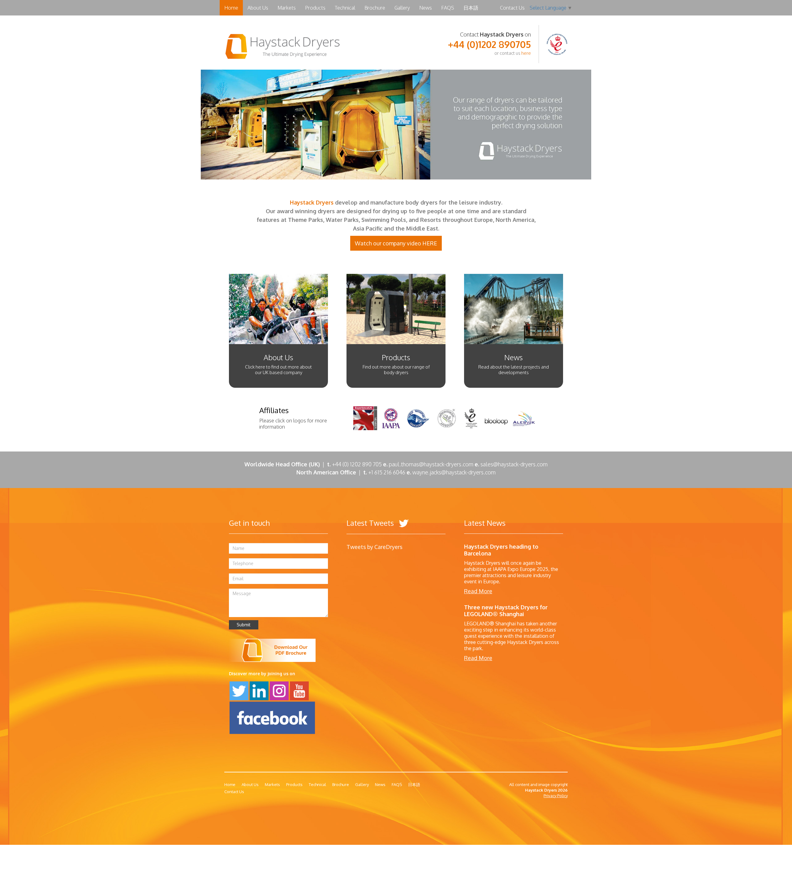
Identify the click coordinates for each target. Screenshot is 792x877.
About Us (258, 8)
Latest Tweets (371, 523)
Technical (345, 8)
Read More (478, 591)
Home (231, 8)
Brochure (374, 8)
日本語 (470, 8)
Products (315, 8)
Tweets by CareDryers (374, 546)
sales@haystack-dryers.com (514, 464)
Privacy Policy (556, 795)
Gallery (402, 8)
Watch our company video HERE (396, 243)
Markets (287, 8)
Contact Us (512, 8)
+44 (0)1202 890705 (489, 44)
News (425, 8)
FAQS (447, 8)
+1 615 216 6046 (389, 472)
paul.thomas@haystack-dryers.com (431, 464)
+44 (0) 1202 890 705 (357, 464)
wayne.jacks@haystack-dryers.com (454, 472)
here (526, 53)
